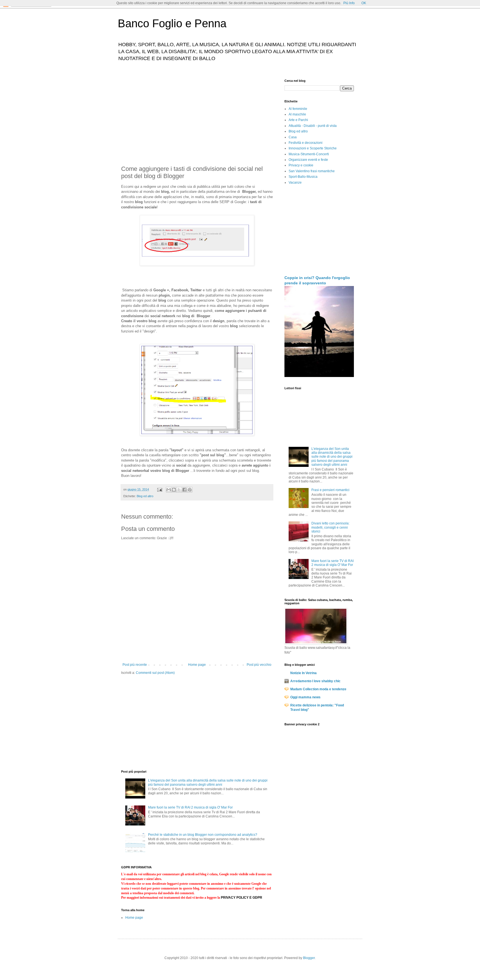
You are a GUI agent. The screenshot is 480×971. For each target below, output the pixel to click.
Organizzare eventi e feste (308, 160)
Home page (197, 665)
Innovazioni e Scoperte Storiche (313, 148)
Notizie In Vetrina (303, 673)
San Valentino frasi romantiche (312, 171)
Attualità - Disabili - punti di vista (313, 126)
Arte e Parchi (298, 120)
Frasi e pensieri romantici (330, 490)
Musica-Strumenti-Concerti (309, 154)
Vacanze (295, 182)
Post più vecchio (259, 665)
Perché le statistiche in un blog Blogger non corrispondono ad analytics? (202, 835)
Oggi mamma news (305, 697)
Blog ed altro (145, 496)
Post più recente (134, 665)
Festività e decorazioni (305, 143)
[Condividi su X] (179, 489)
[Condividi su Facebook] (184, 489)
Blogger (309, 958)
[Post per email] (159, 489)
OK (363, 3)
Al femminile (298, 109)
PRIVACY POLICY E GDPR (241, 897)
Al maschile (297, 114)
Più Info (349, 3)
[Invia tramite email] (168, 489)
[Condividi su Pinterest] (189, 489)
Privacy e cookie (301, 165)
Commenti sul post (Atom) (155, 673)
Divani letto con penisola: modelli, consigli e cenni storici (330, 527)
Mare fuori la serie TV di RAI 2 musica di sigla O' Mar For (190, 807)
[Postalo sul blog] (174, 489)
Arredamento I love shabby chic (315, 681)
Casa (293, 137)
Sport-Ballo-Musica (303, 177)
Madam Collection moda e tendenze (318, 689)
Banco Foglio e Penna (172, 23)
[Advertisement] (197, 118)
